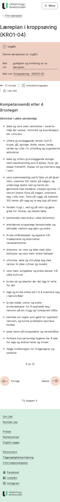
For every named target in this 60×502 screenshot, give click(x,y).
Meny (52, 5)
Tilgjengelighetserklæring (18, 457)
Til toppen (28, 400)
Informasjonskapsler (15, 462)
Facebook (13, 472)
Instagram (13, 483)
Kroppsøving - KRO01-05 (28, 73)
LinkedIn (12, 477)
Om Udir (8, 416)
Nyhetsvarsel (11, 437)
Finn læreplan (13, 15)
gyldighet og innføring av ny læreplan (30, 65)
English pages (11, 442)
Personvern (10, 451)
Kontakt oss (10, 422)
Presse (7, 431)
